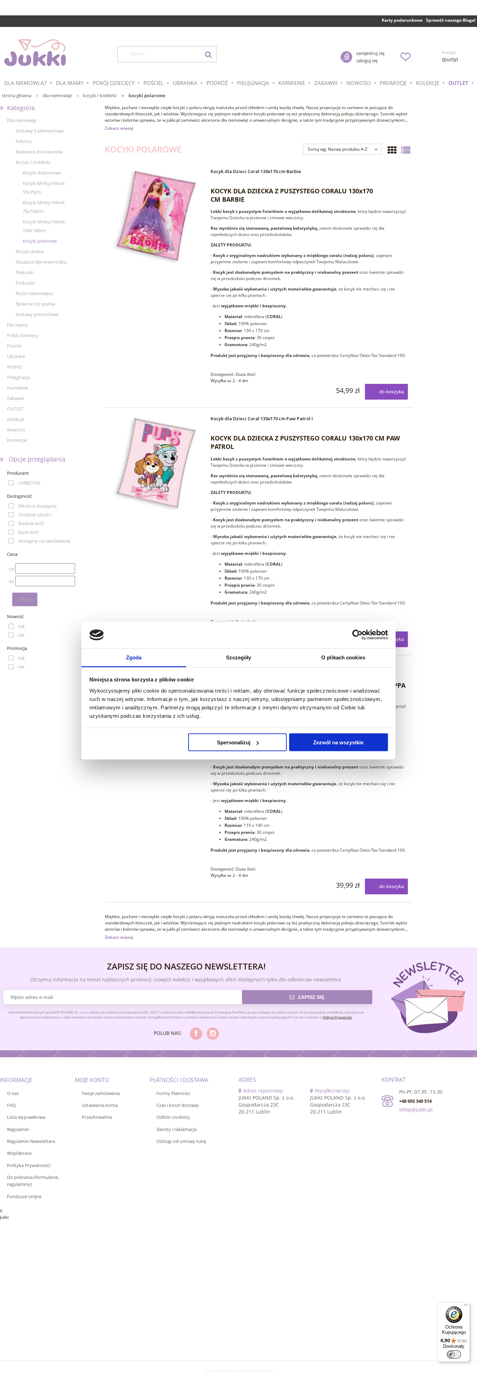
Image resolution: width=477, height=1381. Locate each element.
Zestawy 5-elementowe (40, 131)
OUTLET (15, 409)
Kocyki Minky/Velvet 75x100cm (44, 206)
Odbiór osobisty (173, 1117)
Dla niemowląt (22, 120)
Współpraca (19, 1153)
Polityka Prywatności (28, 1165)
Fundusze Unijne (24, 1196)
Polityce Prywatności (337, 1017)
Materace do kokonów (39, 152)
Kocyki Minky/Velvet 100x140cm (44, 226)
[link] (25, 483)
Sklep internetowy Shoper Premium (238, 1371)
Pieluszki (25, 272)
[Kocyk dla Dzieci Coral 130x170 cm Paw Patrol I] (156, 463)
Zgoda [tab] (134, 657)
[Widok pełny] (405, 150)
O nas (13, 1093)
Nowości (16, 430)
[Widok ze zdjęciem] (392, 150)
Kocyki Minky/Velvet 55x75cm (44, 187)
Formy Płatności (173, 1093)
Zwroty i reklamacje (176, 1129)
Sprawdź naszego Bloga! (450, 20)
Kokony (24, 141)
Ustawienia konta (100, 1105)
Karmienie (17, 388)
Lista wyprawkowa (26, 1117)
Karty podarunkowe (402, 20)
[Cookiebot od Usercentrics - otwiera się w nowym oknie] (357, 635)
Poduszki (25, 283)
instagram (213, 1034)
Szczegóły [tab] (238, 657)
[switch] (454, 1354)
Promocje (17, 440)
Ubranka (16, 356)
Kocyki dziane (30, 251)
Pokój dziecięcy (22, 335)
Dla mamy (17, 325)
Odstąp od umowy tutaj (181, 1141)
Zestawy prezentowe (37, 314)
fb (196, 1034)
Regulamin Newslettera (31, 1141)
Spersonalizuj (233, 742)
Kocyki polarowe (40, 241)
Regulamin (18, 1129)
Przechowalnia (97, 1117)
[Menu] (466, 1306)
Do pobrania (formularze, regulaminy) (33, 1180)
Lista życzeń (405, 57)
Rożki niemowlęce (34, 293)
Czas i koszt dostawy (177, 1105)
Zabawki (15, 398)
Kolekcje (15, 419)
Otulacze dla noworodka (41, 262)
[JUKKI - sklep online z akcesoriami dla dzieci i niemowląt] (35, 52)
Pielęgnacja (18, 377)
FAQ (11, 1105)
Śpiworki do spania (35, 304)
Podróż (14, 367)
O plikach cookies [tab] (343, 657)
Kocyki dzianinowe (42, 173)
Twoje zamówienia (101, 1093)
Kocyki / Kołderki (33, 162)
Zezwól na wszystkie (338, 742)
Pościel (14, 346)
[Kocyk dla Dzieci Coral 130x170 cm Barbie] (156, 216)
